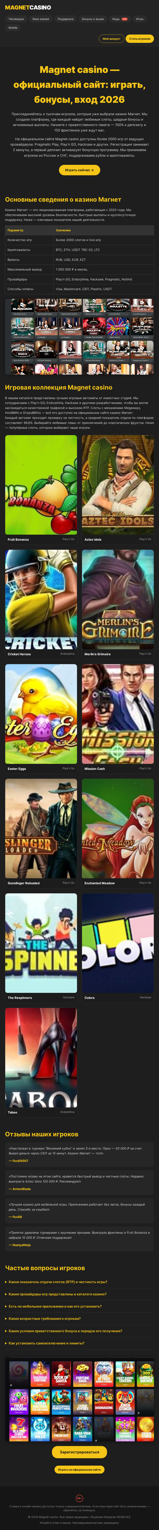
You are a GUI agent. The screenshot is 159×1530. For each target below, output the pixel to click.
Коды (119, 19)
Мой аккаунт (111, 38)
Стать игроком (139, 38)
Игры (139, 19)
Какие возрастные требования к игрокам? (45, 1318)
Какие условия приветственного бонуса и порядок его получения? (65, 1331)
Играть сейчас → (79, 170)
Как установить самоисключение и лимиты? (47, 1343)
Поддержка (65, 19)
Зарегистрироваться (79, 1452)
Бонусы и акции (93, 19)
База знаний (41, 19)
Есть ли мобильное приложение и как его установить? (55, 1306)
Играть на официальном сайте (79, 1469)
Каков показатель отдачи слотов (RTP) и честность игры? (58, 1282)
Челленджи (16, 19)
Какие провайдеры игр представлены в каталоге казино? (58, 1294)
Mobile (13, 27)
